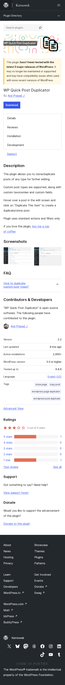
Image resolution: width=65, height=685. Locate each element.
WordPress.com (15, 604)
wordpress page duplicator (46, 391)
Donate (40, 586)
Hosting (8, 557)
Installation (14, 136)
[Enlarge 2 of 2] (57, 251)
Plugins (38, 557)
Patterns (39, 563)
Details (11, 118)
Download (12, 105)
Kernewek (18, 638)
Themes (39, 551)
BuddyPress (12, 622)
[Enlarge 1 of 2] (26, 251)
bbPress (10, 616)
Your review (10, 467)
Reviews (12, 127)
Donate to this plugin (16, 523)
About (7, 545)
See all (57, 467)
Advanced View (13, 408)
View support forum (15, 492)
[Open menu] (59, 5)
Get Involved (42, 574)
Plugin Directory (12, 15)
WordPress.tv (13, 593)
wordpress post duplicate (46, 398)
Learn (7, 574)
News (7, 551)
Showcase (41, 545)
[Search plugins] (40, 27)
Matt (8, 610)
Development (15, 145)
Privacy (8, 563)
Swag (39, 593)
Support (12, 154)
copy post (55, 384)
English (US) (55, 376)
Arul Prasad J (16, 95)
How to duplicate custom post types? (16, 285)
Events (38, 580)
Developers (10, 586)
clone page (41, 384)
